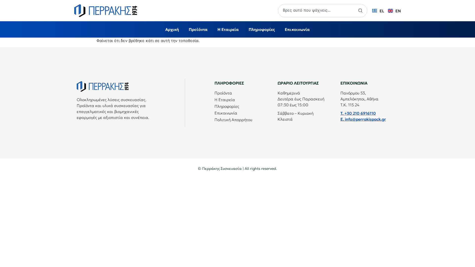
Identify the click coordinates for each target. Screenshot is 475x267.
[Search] (361, 10)
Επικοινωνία (297, 29)
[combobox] (317, 10)
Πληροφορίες (262, 29)
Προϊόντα (198, 29)
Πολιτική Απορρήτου (233, 119)
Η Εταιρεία (228, 29)
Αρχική (172, 29)
